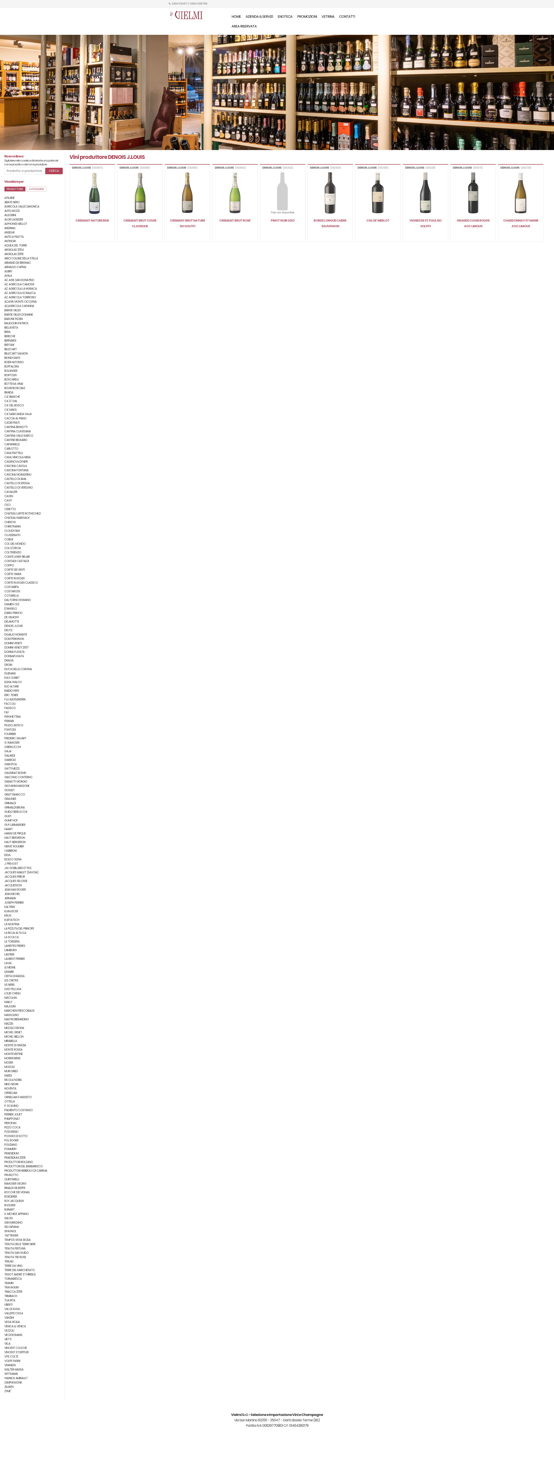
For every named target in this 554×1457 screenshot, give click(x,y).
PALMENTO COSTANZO (18, 1110)
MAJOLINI (9, 1006)
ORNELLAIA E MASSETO (18, 1097)
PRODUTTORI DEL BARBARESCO (23, 1166)
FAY (6, 712)
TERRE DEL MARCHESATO (19, 1270)
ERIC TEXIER (11, 695)
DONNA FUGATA (14, 652)
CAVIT (8, 500)
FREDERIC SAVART (15, 738)
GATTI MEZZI (11, 769)
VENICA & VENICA (15, 1326)
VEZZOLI (9, 1331)
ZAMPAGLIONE (13, 1382)
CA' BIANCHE (12, 397)
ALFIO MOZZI (11, 211)
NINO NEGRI (11, 1084)
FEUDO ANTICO (13, 725)
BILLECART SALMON (16, 353)
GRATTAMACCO (14, 794)
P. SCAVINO (11, 1106)
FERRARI (9, 721)
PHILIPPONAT (12, 1119)
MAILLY (8, 1002)
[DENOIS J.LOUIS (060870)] (92, 193)
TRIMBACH (10, 1296)
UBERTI (8, 1305)
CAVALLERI (10, 492)
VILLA (7, 1344)
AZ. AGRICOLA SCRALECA (19, 293)
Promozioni (307, 16)
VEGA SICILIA (12, 1322)
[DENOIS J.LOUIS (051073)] (473, 193)
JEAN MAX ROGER (15, 890)
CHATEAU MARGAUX (16, 518)
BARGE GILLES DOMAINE (18, 315)
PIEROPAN (10, 1123)
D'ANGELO (10, 609)
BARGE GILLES (12, 310)
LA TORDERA (11, 941)
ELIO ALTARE (11, 686)
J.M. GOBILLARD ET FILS (17, 868)
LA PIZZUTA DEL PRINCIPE (19, 929)
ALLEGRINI (10, 215)
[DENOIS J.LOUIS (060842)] (235, 193)
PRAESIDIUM (11, 1153)
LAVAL (8, 963)
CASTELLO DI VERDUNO (18, 488)
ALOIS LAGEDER (13, 219)
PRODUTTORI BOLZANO (18, 1162)
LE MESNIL (10, 967)
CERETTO (10, 509)
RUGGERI (9, 1205)
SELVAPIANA (11, 1227)
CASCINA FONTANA (16, 470)
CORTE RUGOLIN (14, 578)
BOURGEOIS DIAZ (14, 388)
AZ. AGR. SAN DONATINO (19, 280)
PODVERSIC (11, 1132)
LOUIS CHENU (12, 993)
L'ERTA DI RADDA (14, 976)
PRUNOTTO (11, 1175)
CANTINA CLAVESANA (17, 431)
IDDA (7, 855)
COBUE (8, 539)
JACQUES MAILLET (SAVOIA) (21, 872)
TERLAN (8, 1261)
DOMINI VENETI (13, 643)
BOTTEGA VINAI (13, 384)
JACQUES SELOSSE (15, 881)
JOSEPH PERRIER (14, 903)
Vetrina (328, 16)
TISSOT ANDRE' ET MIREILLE (20, 1274)
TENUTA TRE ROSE (15, 1257)
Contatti (347, 16)
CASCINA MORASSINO (17, 475)
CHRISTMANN (12, 526)
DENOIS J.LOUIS (13, 626)
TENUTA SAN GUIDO (16, 1253)
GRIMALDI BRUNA (14, 807)
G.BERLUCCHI (12, 747)
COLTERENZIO (12, 552)
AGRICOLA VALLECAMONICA (21, 206)
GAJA (7, 751)
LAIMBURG (10, 950)
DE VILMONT (11, 617)
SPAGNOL (10, 1231)
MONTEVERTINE (13, 1054)
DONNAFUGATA (14, 656)
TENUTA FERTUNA (14, 1248)
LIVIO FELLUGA (12, 989)
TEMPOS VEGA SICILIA (17, 1240)
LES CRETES (11, 980)
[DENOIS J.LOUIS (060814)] (187, 193)
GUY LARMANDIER (14, 825)
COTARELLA (11, 596)
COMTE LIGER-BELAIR (17, 557)
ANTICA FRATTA (14, 237)
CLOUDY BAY (12, 531)
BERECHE (9, 336)
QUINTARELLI (11, 1179)
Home (236, 16)
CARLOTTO (11, 449)
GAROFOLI (10, 764)
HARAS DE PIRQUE (15, 833)
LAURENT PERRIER (14, 959)
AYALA (8, 276)
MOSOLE (9, 1067)
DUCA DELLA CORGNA (18, 669)
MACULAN (10, 998)
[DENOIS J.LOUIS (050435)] (377, 193)
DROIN (8, 665)
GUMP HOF (11, 820)
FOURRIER (10, 734)
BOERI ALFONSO (14, 362)
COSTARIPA (11, 587)
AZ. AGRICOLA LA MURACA (20, 289)
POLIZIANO (10, 1145)
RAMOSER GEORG (15, 1184)
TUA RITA (9, 1300)
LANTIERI (9, 954)
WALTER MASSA (13, 1370)
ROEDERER (10, 1197)
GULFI (7, 816)
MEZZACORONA (14, 1028)
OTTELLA (9, 1101)
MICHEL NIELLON (13, 1037)
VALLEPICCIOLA (13, 1313)
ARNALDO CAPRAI (15, 267)
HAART (8, 829)
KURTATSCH (11, 920)
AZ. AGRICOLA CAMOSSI (19, 284)
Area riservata (244, 26)
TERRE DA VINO (13, 1266)
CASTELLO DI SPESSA (17, 483)
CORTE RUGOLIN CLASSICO (21, 583)
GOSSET (9, 790)
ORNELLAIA (10, 1093)
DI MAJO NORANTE (15, 635)
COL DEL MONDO (15, 544)
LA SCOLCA (11, 937)
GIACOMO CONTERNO (18, 777)
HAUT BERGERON (14, 838)
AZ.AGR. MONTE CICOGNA (20, 302)
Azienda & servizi (259, 16)
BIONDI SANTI (12, 358)
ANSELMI (9, 232)
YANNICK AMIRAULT (15, 1378)
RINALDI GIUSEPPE (14, 1188)
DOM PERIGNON (14, 639)
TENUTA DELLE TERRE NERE (19, 1244)
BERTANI (9, 345)
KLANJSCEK (11, 911)
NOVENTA (10, 1088)
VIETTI (7, 1339)
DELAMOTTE (11, 622)
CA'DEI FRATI (11, 423)
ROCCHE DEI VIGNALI (17, 1192)
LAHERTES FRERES (14, 946)
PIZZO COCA (12, 1127)
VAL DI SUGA (12, 1309)
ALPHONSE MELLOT (15, 224)
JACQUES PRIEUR (14, 877)
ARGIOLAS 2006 (13, 254)
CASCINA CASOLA (15, 466)
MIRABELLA (10, 1041)
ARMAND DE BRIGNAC (17, 263)
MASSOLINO (11, 1015)
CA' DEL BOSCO (14, 405)
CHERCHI (9, 522)
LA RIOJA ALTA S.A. (15, 933)
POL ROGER (11, 1140)
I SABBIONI (10, 851)
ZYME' (7, 1391)
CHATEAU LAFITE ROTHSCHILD (22, 513)
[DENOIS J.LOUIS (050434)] (330, 193)
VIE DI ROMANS (13, 1335)
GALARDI (9, 756)
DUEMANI (9, 673)
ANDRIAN (9, 228)
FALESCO (10, 708)
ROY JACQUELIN (14, 1201)
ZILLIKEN (8, 1387)
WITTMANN (11, 1374)
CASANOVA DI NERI (15, 462)
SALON (8, 1218)
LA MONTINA (11, 924)
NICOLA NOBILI (13, 1080)
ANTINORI (10, 241)
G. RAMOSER (11, 743)
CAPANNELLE (12, 444)
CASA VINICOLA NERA (17, 457)
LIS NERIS (9, 985)
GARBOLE (10, 760)
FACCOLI (9, 704)
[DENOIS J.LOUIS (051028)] (425, 193)
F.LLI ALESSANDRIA (15, 699)
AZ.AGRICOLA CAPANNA (19, 306)
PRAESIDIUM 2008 (14, 1158)
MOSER (8, 1063)
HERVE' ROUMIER (14, 846)
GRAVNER (10, 799)
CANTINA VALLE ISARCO (18, 436)
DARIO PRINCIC (13, 613)
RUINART (9, 1210)
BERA (7, 332)
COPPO (9, 565)
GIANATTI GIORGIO (15, 782)
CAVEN (8, 496)
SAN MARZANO (13, 1223)
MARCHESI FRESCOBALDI (19, 1011)
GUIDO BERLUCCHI (15, 812)
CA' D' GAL (10, 401)
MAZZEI (8, 1024)
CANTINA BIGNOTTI (15, 427)
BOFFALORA (11, 366)
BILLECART (10, 349)
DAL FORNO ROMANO (17, 600)
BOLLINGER (10, 371)
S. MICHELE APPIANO (16, 1214)
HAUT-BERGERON (15, 842)
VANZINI (9, 1318)
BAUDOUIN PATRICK (16, 323)
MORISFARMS (12, 1058)
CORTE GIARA (12, 574)
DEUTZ (8, 630)
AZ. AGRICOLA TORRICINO (20, 297)
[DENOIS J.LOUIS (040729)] (520, 193)
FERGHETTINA (12, 717)
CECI (7, 505)
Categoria (36, 189)
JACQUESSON (13, 885)
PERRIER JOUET (13, 1114)
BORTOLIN (10, 375)
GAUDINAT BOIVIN (15, 773)
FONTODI (10, 730)
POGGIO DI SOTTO (15, 1136)
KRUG (7, 916)
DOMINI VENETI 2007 (16, 647)
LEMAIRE (9, 972)
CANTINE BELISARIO (15, 440)
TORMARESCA (13, 1279)
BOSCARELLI (11, 379)
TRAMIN (8, 1283)
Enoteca (285, 16)
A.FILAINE (9, 198)
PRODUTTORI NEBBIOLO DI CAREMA (25, 1171)
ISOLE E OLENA (12, 859)
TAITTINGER (11, 1235)
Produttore (15, 189)
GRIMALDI (10, 803)
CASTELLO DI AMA (15, 479)
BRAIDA (8, 392)
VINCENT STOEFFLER (16, 1352)
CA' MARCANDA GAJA (18, 414)
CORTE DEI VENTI (14, 570)
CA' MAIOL (10, 410)
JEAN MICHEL (12, 894)
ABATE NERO (11, 202)
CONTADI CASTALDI (16, 561)
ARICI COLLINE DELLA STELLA (21, 258)
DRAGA (8, 660)
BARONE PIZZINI (13, 319)
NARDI (8, 1076)
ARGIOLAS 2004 (14, 250)
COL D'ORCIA (12, 548)
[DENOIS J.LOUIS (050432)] (282, 193)
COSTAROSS (12, 591)
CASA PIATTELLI (13, 453)
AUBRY (8, 271)
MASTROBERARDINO (16, 1019)
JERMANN (10, 898)
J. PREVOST (11, 864)
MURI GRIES (11, 1071)
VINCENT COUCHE (15, 1348)
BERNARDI (10, 341)
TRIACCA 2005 (13, 1292)
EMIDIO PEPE (11, 691)
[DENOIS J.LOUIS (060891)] (139, 193)
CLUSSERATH (12, 535)
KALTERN (9, 907)
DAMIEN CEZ (11, 604)
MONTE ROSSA (13, 1050)
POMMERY (10, 1149)
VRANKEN (10, 1365)
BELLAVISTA (11, 328)
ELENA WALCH (12, 682)
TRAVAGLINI (11, 1287)
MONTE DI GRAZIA (15, 1045)
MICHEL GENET (13, 1032)
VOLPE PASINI (12, 1361)
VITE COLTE (11, 1357)
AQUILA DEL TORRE (15, 245)
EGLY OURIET (11, 678)
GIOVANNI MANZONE (16, 786)
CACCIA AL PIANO (15, 418)
